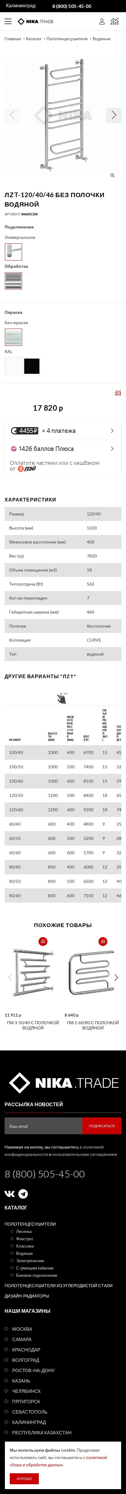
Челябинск (26, 1391)
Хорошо (24, 1479)
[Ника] (63, 1081)
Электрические (30, 1260)
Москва (22, 1329)
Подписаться (102, 1126)
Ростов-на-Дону (33, 1370)
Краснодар (26, 1349)
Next (116, 977)
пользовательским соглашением (84, 1154)
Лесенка (23, 1231)
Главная (13, 38)
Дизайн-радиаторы (27, 1295)
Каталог (34, 38)
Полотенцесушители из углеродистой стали (59, 1285)
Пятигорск (26, 1401)
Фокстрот (24, 1238)
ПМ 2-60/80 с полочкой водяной (93, 1025)
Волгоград (25, 1360)
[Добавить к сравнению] (43, 941)
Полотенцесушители (67, 38)
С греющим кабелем (35, 1268)
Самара (21, 1339)
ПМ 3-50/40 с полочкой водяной (33, 1025)
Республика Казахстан (42, 1432)
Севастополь (29, 1411)
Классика (25, 1246)
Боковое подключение (36, 1275)
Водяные (102, 38)
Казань (21, 1380)
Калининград (29, 1422)
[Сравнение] (114, 21)
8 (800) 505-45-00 (45, 1174)
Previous (10, 977)
